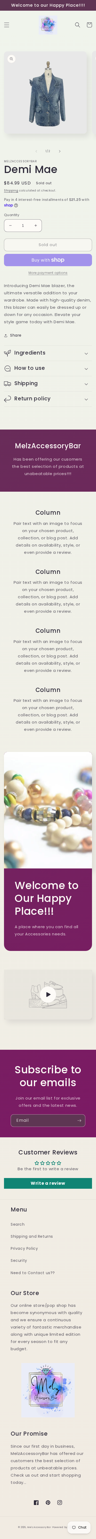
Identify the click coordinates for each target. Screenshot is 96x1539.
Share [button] (16, 335)
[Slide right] (60, 151)
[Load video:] (48, 994)
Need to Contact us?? (33, 1272)
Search (18, 1224)
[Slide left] (36, 151)
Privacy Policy (24, 1248)
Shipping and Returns (32, 1236)
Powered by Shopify (65, 1527)
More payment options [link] (48, 272)
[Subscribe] (79, 1120)
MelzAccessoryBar (39, 1527)
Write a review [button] (48, 1183)
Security (19, 1260)
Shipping (11, 191)
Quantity (11, 214)
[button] (7, 25)
